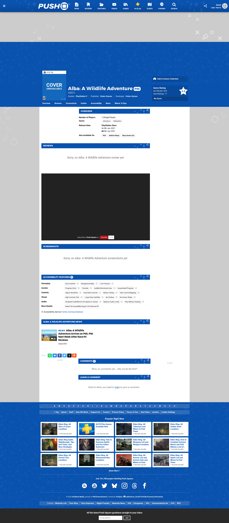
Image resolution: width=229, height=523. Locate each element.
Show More (114, 471)
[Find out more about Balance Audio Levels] (122, 302)
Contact (106, 412)
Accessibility (96, 103)
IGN (129, 503)
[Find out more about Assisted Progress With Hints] (79, 288)
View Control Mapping (128, 293)
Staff (71, 412)
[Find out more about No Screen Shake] (135, 297)
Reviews (58, 103)
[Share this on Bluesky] (55, 356)
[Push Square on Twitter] (104, 486)
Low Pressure (105, 284)
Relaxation (117, 121)
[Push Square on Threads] (134, 486)
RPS (179, 503)
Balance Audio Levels (111, 302)
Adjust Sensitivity (71, 293)
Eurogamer (138, 503)
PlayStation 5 (81, 96)
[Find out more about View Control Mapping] (139, 293)
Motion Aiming (108, 293)
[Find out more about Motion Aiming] (117, 293)
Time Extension (87, 503)
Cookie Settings (168, 412)
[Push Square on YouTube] (94, 486)
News (108, 103)
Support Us (95, 412)
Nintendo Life (61, 503)
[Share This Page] (205, 6)
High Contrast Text (72, 297)
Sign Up (218, 7)
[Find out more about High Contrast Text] (82, 297)
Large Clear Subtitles (92, 297)
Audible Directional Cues (103, 288)
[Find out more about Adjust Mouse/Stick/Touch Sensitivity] (80, 293)
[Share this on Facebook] (59, 356)
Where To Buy (121, 103)
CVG (172, 503)
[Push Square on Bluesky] (114, 486)
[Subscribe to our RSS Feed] (84, 486)
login (117, 387)
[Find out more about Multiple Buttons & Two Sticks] (100, 293)
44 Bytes (119, 497)
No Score (158, 98)
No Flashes (110, 297)
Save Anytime (70, 284)
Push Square (91, 237)
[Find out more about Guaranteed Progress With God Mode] (136, 288)
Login (213, 7)
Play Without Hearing (133, 302)
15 (54, 339)
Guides (84, 103)
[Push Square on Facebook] (144, 486)
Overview (46, 103)
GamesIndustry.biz (160, 503)
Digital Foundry (103, 503)
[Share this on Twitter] (64, 356)
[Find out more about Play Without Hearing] (143, 302)
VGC (147, 503)
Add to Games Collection (167, 79)
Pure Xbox (73, 503)
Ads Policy (145, 412)
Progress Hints (70, 288)
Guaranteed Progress (125, 288)
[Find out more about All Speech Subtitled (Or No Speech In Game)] (100, 302)
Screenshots (71, 103)
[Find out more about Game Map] (97, 284)
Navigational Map (87, 284)
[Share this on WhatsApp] (50, 356)
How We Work (82, 412)
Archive (155, 412)
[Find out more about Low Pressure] (113, 284)
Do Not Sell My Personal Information (149, 497)
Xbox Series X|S (128, 136)
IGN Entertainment (100, 497)
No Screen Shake (126, 297)
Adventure (106, 121)
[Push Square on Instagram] (124, 486)
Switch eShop (114, 136)
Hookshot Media (78, 497)
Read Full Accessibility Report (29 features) (81, 306)
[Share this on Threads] (69, 356)
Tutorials (85, 288)
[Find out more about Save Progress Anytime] (78, 284)
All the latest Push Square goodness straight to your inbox (114, 512)
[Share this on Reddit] (74, 356)
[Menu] (4, 6)
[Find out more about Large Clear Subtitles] (103, 297)
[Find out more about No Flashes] (117, 297)
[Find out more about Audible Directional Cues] (114, 288)
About (63, 412)
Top (57, 412)
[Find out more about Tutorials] (91, 288)
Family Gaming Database (72, 312)
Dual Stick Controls (91, 293)
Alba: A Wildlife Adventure (104, 88)
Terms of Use (132, 412)
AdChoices (130, 497)
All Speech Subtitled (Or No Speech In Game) (81, 302)
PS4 (104, 136)
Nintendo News (118, 503)
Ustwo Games (106, 96)
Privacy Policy (118, 412)
